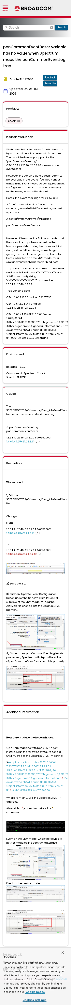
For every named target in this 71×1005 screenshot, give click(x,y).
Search (61, 27)
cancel (52, 28)
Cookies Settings (35, 999)
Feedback (50, 77)
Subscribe (50, 83)
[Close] (63, 952)
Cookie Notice (35, 991)
